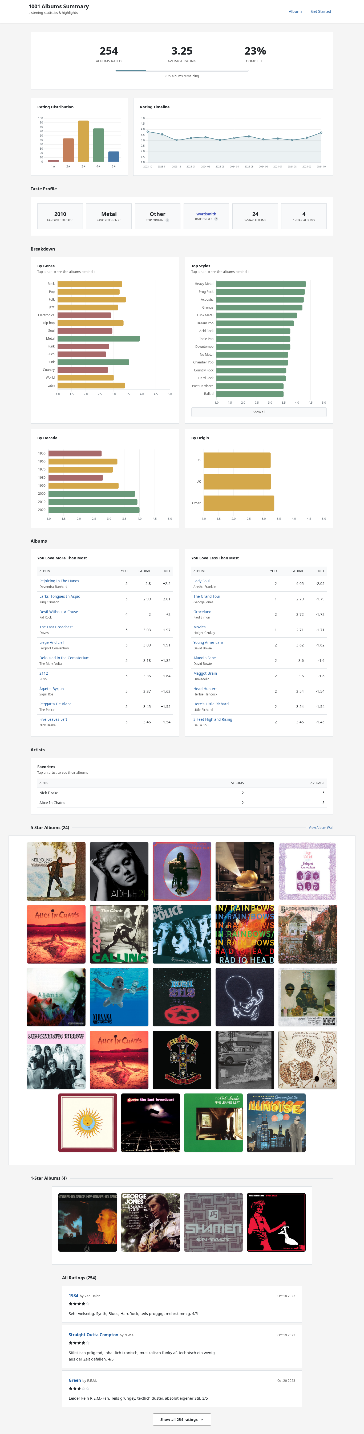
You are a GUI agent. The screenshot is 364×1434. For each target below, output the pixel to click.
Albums (295, 11)
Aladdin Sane (204, 657)
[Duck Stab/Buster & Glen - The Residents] (276, 1222)
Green (75, 1380)
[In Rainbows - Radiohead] (245, 934)
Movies (199, 626)
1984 (73, 1295)
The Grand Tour (206, 596)
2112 (43, 673)
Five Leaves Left (53, 719)
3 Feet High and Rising (212, 719)
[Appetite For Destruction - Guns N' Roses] (182, 1060)
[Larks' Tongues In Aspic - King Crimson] (87, 1122)
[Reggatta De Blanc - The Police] (182, 934)
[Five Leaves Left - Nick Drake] (213, 1122)
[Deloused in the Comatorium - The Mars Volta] (245, 871)
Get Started (321, 11)
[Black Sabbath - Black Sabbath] (307, 934)
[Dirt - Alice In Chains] (56, 934)
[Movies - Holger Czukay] (87, 1222)
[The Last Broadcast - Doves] (150, 1122)
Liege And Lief (51, 642)
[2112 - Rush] (182, 997)
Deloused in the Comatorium (64, 657)
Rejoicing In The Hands (59, 580)
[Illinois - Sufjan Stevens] (276, 1122)
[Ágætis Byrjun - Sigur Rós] (245, 997)
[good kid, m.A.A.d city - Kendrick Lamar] (307, 997)
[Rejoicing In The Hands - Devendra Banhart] (307, 1060)
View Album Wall (321, 827)
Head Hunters (205, 688)
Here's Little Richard (211, 703)
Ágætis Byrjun (51, 688)
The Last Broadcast (56, 626)
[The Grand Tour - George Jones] (150, 1222)
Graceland (202, 611)
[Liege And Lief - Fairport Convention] (307, 871)
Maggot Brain (205, 673)
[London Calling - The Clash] (119, 934)
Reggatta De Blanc (55, 703)
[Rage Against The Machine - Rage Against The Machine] (245, 1060)
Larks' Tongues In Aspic (59, 596)
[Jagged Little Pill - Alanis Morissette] (56, 997)
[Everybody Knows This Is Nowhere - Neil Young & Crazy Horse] (56, 871)
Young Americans (208, 642)
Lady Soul (201, 580)
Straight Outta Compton (93, 1334)
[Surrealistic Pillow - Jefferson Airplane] (56, 1060)
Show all (259, 412)
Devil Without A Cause (58, 611)
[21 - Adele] (119, 871)
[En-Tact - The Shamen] (213, 1222)
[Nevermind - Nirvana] (119, 997)
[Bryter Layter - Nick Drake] (182, 871)
